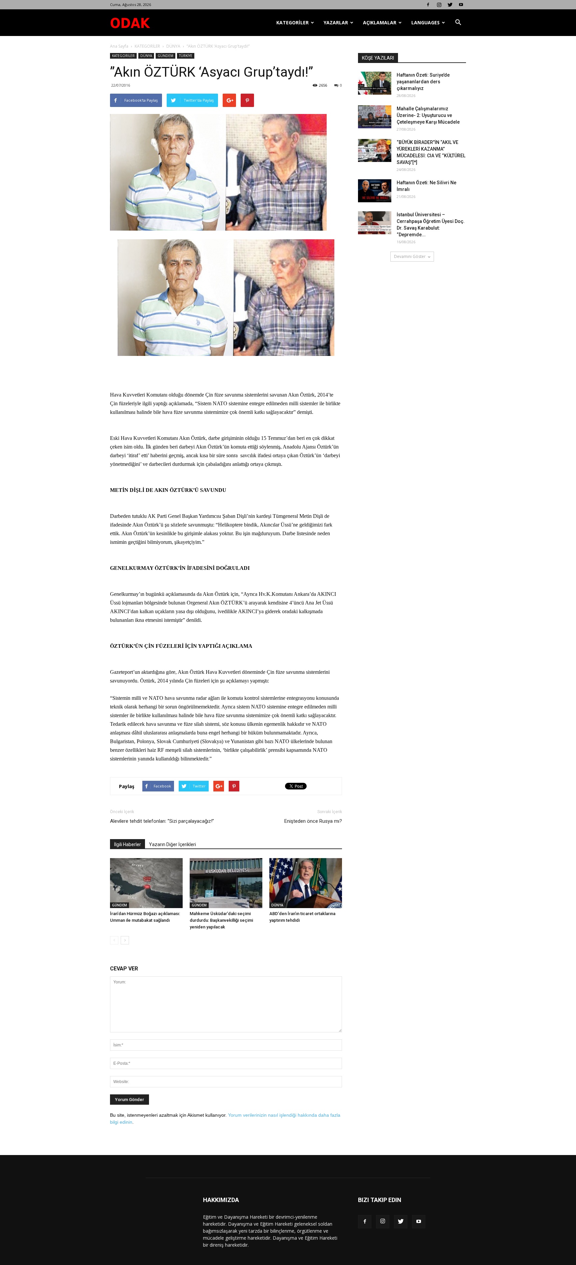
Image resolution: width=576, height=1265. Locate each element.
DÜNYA (173, 46)
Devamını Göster (410, 256)
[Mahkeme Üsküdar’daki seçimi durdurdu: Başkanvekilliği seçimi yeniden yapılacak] (226, 883)
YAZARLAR (336, 22)
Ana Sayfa (119, 46)
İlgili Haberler (127, 844)
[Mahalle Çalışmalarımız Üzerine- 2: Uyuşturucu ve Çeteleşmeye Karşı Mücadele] (374, 116)
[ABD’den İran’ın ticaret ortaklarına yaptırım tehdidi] (305, 883)
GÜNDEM (165, 55)
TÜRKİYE (185, 55)
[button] (458, 23)
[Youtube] (461, 4)
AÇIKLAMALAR (379, 22)
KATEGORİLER (292, 22)
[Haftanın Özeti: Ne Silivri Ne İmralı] (374, 190)
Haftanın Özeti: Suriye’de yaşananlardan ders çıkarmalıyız (423, 81)
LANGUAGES (425, 22)
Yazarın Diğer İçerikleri (172, 844)
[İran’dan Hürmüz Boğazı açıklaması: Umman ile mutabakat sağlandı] (146, 883)
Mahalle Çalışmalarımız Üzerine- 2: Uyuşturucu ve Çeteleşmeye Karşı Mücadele (428, 115)
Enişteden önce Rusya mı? (313, 821)
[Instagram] (439, 4)
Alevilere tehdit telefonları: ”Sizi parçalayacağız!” (162, 821)
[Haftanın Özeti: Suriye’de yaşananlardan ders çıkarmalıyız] (374, 83)
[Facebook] (428, 4)
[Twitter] (450, 4)
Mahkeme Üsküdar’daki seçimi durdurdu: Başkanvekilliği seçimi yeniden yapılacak (221, 920)
